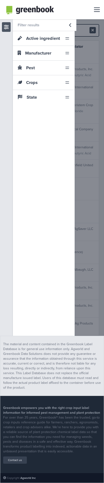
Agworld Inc (28, 478)
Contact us (15, 460)
